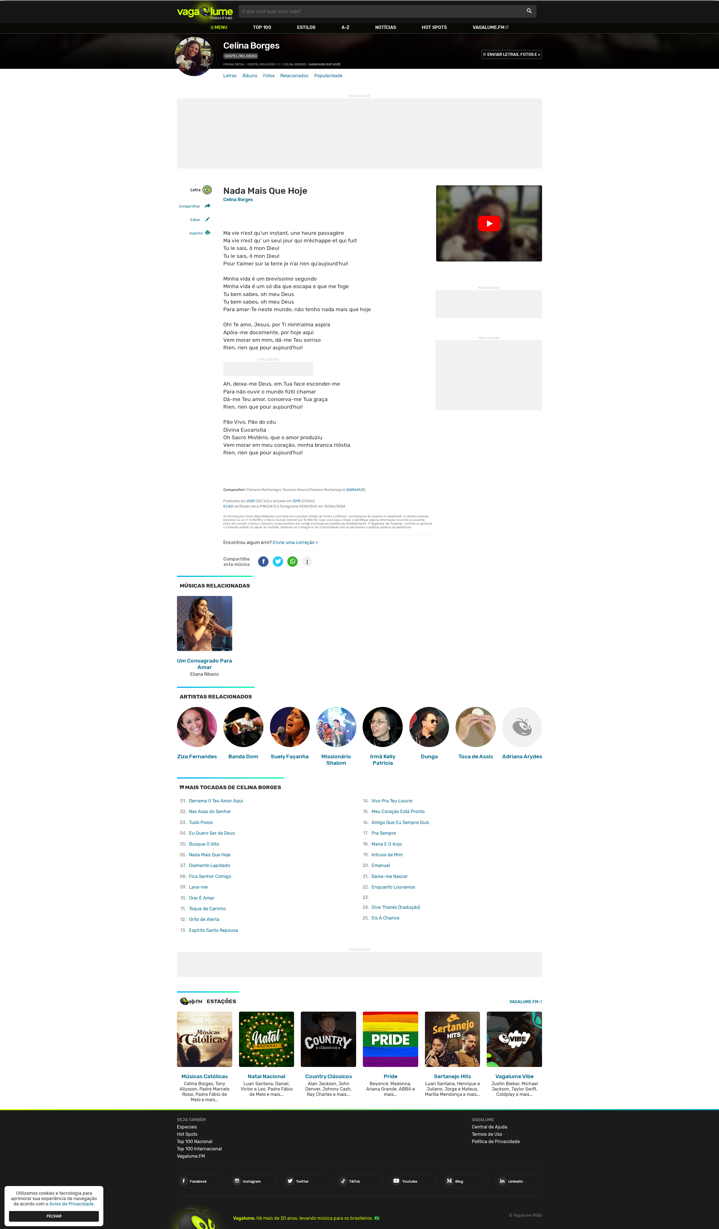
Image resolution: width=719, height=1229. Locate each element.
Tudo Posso (201, 822)
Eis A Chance (385, 918)
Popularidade (328, 75)
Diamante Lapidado (209, 865)
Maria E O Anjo (387, 844)
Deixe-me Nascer (390, 876)
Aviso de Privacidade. (72, 1204)
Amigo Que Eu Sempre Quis (400, 822)
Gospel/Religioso (241, 56)
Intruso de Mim (387, 854)
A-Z (345, 27)
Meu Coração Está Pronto (398, 811)
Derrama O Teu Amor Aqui (216, 801)
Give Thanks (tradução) (396, 907)
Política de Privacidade (496, 1141)
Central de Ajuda (489, 1127)
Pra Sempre (384, 833)
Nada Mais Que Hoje (210, 854)
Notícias (385, 27)
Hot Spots (434, 27)
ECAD (228, 506)
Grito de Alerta (204, 919)
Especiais (187, 1127)
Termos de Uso (487, 1134)
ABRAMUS (355, 490)
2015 (297, 501)
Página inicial (234, 64)
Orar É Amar (201, 898)
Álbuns (249, 75)
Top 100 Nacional (194, 1141)
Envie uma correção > (295, 542)
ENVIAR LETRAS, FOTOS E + (513, 54)
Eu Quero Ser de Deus (212, 833)
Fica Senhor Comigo (210, 876)
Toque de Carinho (207, 908)
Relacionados (294, 75)
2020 (251, 501)
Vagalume (205, 11)
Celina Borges (251, 45)
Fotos (269, 75)
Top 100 (262, 27)
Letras (229, 75)
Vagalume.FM (488, 27)
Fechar (54, 1216)
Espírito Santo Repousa (213, 930)
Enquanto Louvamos (393, 887)
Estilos (306, 27)
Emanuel (381, 865)
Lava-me (198, 887)
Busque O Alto (204, 844)
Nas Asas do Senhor (210, 811)
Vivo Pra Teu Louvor (392, 801)
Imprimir (196, 233)
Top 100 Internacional (199, 1148)
